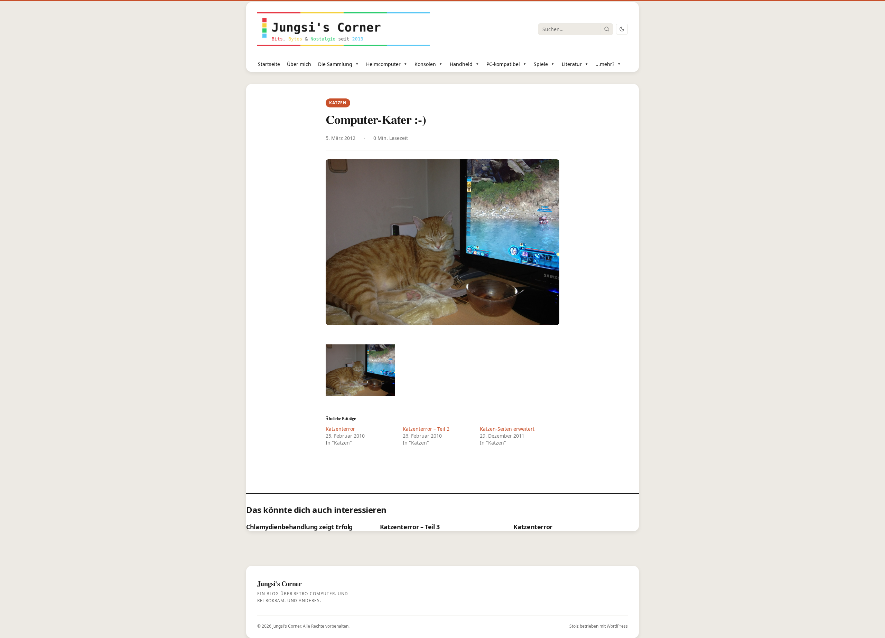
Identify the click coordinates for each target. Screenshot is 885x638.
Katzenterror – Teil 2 (426, 429)
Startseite (269, 64)
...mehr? (605, 64)
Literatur (572, 64)
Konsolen (425, 64)
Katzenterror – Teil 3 (410, 527)
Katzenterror (340, 429)
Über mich (299, 64)
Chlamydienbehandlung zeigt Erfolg (299, 527)
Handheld (461, 64)
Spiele (541, 64)
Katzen (337, 103)
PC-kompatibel (503, 64)
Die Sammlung (335, 64)
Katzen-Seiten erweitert (507, 429)
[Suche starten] (606, 29)
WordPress (617, 626)
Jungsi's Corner (286, 626)
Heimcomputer (383, 64)
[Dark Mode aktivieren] (622, 29)
